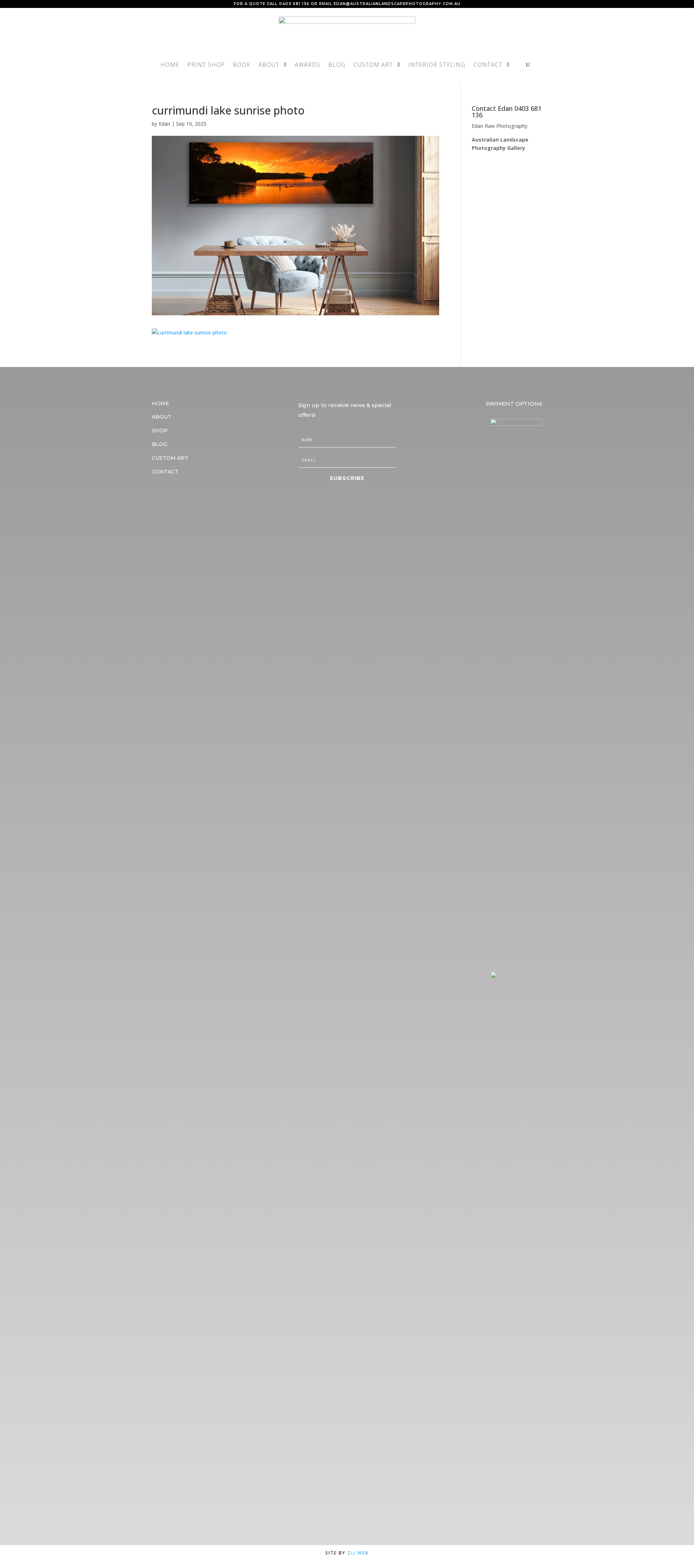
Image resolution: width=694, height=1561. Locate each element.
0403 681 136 (294, 3)
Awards (307, 65)
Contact (488, 65)
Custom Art (373, 65)
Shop (160, 430)
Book (241, 65)
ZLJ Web (358, 1553)
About (268, 65)
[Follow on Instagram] (173, 495)
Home (169, 65)
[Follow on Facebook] (155, 495)
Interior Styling (437, 65)
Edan (164, 123)
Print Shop (206, 65)
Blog (337, 65)
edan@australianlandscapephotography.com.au (397, 3)
